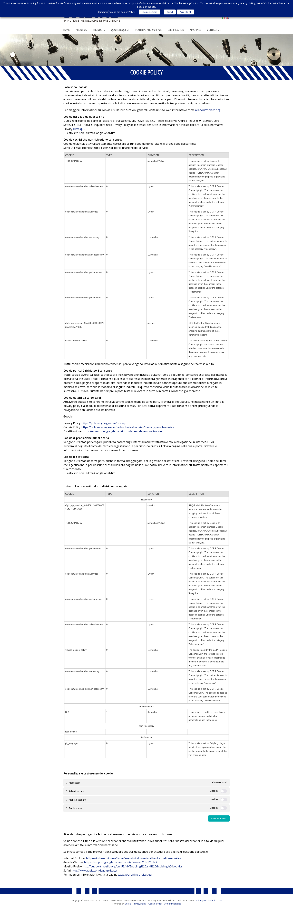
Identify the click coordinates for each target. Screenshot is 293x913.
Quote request (120, 30)
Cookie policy (155, 903)
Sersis (128, 903)
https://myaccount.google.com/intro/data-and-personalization (122, 431)
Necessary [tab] (74, 782)
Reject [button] (170, 11)
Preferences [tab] (75, 808)
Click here (103, 11)
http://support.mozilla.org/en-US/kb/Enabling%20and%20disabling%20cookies (133, 866)
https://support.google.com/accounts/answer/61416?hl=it (120, 862)
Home (66, 30)
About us (81, 30)
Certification (176, 30)
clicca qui (78, 129)
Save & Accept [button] (219, 818)
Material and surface (148, 30)
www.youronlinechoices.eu (135, 874)
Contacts (213, 30)
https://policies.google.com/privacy (104, 423)
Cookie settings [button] (149, 11)
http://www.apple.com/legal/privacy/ (94, 870)
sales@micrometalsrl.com (209, 900)
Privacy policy (139, 903)
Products (99, 30)
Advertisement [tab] (77, 791)
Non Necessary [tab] (77, 799)
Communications (172, 903)
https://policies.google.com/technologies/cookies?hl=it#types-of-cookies (127, 427)
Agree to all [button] (185, 11)
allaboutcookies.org (207, 110)
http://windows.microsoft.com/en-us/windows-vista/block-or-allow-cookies (133, 858)
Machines (195, 30)
